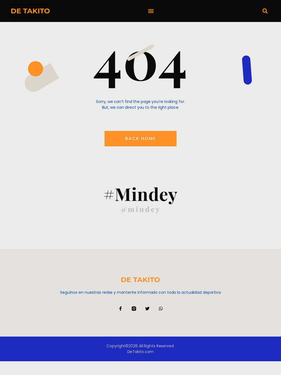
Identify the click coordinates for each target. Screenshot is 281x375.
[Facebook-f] (120, 308)
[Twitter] (147, 308)
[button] (150, 11)
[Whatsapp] (161, 308)
